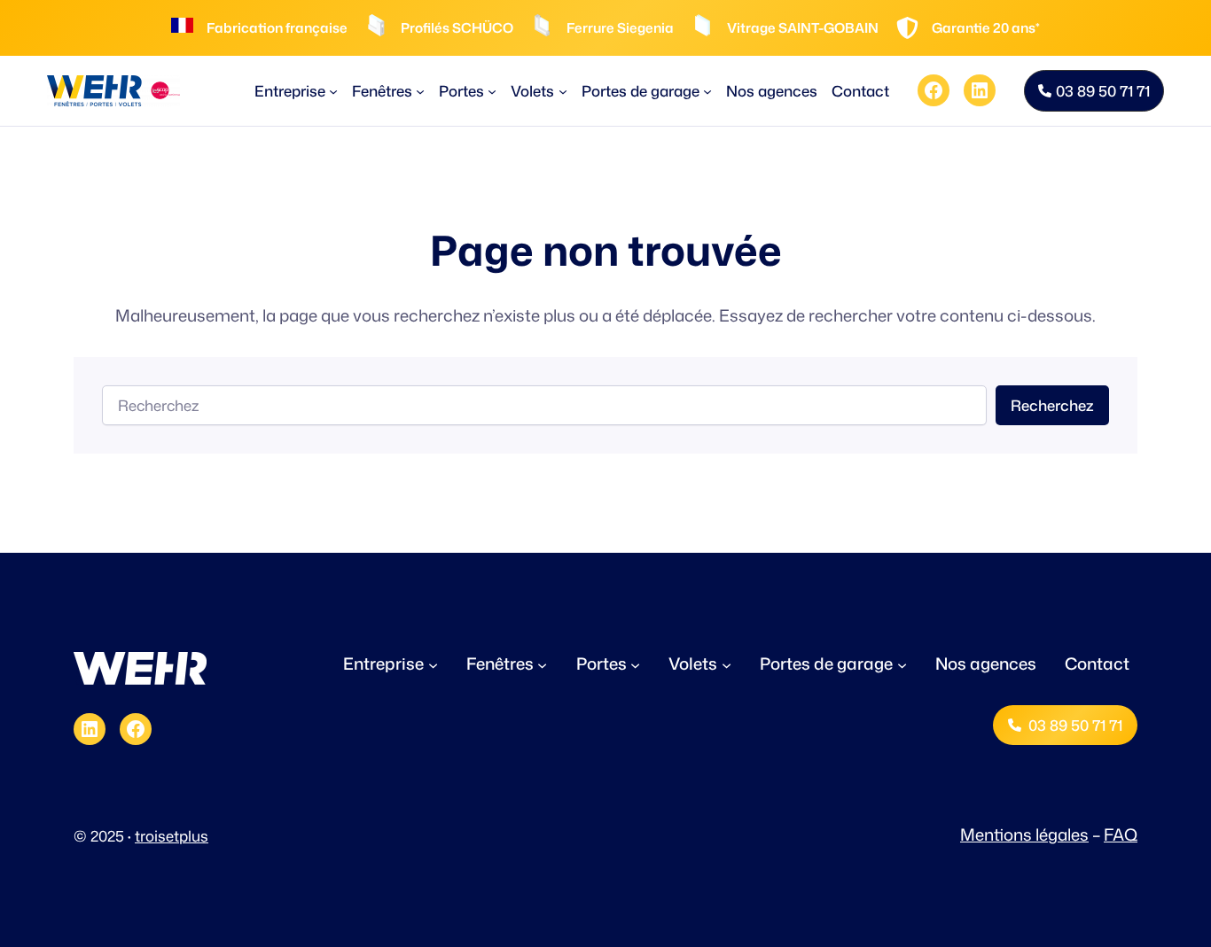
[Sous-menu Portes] (492, 90)
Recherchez (1052, 405)
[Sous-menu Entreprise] (333, 90)
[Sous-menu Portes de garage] (707, 90)
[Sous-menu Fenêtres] (420, 90)
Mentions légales (1024, 834)
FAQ (1120, 834)
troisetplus (171, 836)
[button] (1094, 91)
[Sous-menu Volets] (563, 90)
